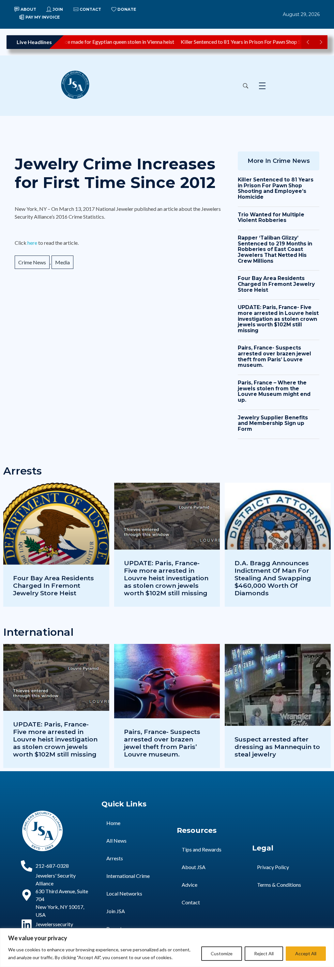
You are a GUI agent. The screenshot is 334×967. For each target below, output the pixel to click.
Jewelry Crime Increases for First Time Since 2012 (115, 173)
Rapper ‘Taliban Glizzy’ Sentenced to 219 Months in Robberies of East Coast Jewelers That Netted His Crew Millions (275, 249)
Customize (222, 953)
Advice (189, 884)
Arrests (114, 858)
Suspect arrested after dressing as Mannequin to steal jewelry (277, 746)
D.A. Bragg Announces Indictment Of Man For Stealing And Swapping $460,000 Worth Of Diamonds (273, 578)
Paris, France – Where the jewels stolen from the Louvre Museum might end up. (274, 391)
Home (113, 823)
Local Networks (124, 893)
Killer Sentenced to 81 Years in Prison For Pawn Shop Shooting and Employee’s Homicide (275, 188)
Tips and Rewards (201, 849)
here (32, 243)
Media (62, 262)
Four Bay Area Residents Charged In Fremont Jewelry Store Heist (276, 284)
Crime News (32, 262)
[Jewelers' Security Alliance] (82, 84)
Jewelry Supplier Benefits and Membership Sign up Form (273, 423)
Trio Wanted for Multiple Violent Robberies (271, 217)
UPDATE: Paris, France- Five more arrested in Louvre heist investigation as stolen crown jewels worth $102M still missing (278, 319)
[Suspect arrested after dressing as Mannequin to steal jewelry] (278, 706)
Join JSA (115, 911)
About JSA (193, 867)
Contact (191, 902)
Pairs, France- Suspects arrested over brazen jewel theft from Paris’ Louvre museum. (274, 356)
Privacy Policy (273, 867)
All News (116, 840)
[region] (167, 947)
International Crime (128, 876)
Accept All (305, 953)
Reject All (264, 953)
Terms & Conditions (279, 884)
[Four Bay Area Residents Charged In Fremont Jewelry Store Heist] (56, 545)
